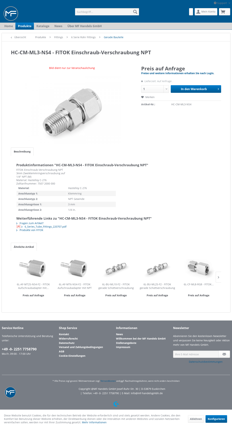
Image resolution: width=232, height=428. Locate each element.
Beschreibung (22, 151)
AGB (61, 351)
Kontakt (64, 334)
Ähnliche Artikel (24, 247)
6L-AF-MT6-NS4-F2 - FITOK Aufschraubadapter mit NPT (75, 286)
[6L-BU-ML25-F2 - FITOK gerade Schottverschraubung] (157, 268)
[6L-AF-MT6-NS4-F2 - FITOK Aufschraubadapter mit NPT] (75, 268)
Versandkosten (108, 380)
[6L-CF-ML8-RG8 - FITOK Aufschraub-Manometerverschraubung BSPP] (199, 268)
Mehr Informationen (94, 422)
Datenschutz (66, 343)
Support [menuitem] (222, 3)
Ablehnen (196, 419)
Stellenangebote (126, 343)
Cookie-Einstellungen (72, 355)
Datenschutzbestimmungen (206, 361)
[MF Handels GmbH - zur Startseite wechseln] (11, 13)
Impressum (123, 347)
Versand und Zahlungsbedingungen (81, 347)
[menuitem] (107, 11)
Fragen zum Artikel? (31, 223)
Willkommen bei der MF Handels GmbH (141, 338)
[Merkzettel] (191, 11)
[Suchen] (135, 11)
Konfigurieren (216, 419)
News (119, 334)
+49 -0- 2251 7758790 (19, 349)
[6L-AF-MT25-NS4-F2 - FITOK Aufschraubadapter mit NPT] (33, 268)
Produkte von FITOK (31, 230)
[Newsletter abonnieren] (224, 354)
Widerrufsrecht (68, 338)
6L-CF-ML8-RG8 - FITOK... (199, 284)
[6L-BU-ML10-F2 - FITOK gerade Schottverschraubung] (116, 268)
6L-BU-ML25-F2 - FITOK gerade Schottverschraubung (157, 286)
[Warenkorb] (224, 11)
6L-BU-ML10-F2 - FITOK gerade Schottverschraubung (116, 286)
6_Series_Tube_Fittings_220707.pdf (45, 226)
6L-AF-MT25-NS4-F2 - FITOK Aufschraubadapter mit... (33, 286)
